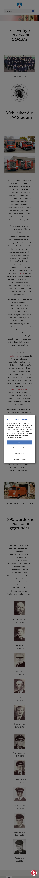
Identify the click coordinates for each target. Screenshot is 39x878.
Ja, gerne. (19, 442)
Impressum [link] (23, 459)
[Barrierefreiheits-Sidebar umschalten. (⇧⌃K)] (34, 873)
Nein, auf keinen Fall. (19, 448)
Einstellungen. (19, 453)
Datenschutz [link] (16, 459)
